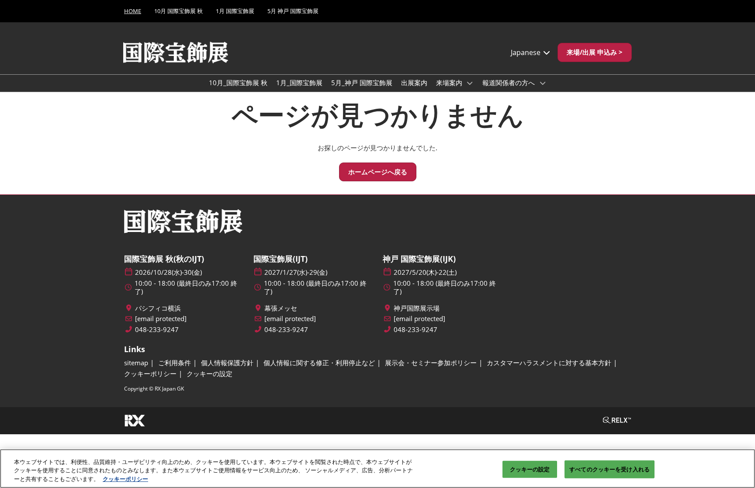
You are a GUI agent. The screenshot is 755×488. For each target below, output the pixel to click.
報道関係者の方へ (509, 82)
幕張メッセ (280, 308)
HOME (132, 11)
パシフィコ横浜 (158, 308)
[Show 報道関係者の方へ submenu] (543, 83)
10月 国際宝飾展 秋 (178, 11)
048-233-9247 (157, 329)
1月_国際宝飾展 (299, 82)
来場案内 (450, 82)
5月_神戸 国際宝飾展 (361, 82)
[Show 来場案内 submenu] (470, 83)
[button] (595, 52)
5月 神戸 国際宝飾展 (293, 11)
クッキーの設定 (530, 469)
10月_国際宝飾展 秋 (238, 82)
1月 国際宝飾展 (235, 11)
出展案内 (414, 82)
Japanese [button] (526, 52)
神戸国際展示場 (417, 308)
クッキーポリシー (125, 479)
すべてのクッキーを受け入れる (609, 469)
